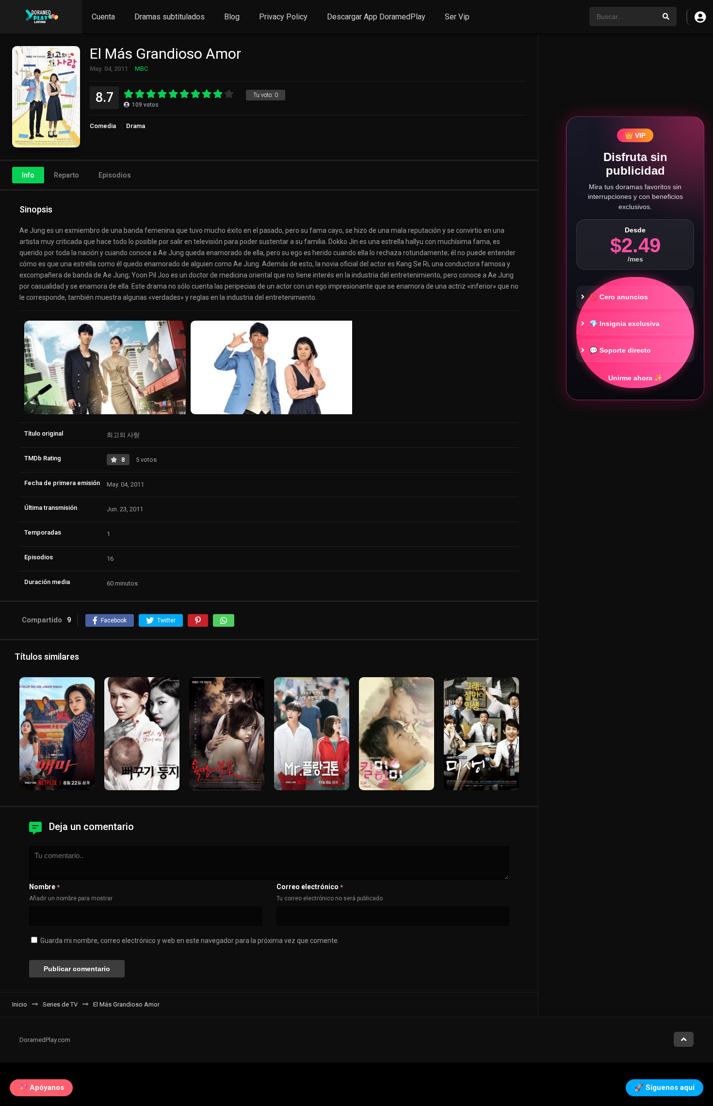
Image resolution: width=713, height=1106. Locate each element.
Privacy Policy (283, 16)
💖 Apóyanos (41, 1087)
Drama (135, 126)
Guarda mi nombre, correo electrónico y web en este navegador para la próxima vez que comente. (189, 940)
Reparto (66, 175)
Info (28, 175)
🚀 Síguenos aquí (664, 1087)
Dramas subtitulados (169, 16)
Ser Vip (457, 16)
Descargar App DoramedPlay (376, 16)
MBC (141, 68)
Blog (232, 16)
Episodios (114, 175)
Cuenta (103, 16)
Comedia (103, 126)
